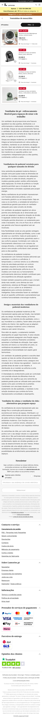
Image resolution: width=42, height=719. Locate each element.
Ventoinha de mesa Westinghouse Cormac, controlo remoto (28, 34)
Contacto (5, 543)
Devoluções (6, 539)
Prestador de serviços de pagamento (19, 607)
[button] (15, 42)
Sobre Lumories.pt (11, 562)
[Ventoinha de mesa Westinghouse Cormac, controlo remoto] (21, 37)
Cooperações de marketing (12, 574)
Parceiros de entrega (12, 636)
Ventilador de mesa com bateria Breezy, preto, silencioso (27, 53)
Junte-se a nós (7, 577)
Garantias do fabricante (10, 556)
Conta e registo (7, 553)
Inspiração (5, 584)
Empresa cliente (7, 570)
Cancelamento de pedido (11, 529)
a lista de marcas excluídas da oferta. (23, 516)
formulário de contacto (17, 512)
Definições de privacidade (9, 675)
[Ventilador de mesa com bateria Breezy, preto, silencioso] (21, 56)
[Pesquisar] (36, 4)
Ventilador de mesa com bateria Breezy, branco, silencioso (27, 72)
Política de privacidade (23, 514)
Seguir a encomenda (9, 536)
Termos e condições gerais (11, 595)
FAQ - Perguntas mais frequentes (14, 532)
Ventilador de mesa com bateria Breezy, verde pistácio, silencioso (28, 92)
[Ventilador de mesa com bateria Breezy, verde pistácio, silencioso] (21, 95)
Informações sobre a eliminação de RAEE (28, 678)
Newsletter (6, 567)
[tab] (21, 540)
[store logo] (11, 4)
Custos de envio (8, 546)
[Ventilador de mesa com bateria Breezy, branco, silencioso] (21, 75)
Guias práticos (16, 584)
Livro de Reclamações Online (21, 681)
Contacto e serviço (10, 524)
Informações (8, 590)
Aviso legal (6, 601)
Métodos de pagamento (10, 549)
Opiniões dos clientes (12, 654)
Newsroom (6, 580)
